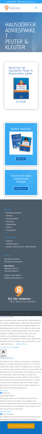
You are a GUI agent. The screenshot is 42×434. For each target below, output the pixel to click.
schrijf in (21, 189)
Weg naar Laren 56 (11, 268)
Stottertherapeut (12, 244)
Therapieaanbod (12, 218)
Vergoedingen (11, 224)
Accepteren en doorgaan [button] (10, 347)
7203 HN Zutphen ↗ (11, 271)
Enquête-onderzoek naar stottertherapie (21, 247)
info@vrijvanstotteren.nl (13, 278)
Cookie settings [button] (21, 344)
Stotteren (9, 241)
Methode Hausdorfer (14, 213)
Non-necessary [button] (5, 411)
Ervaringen (10, 221)
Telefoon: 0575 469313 (12, 275)
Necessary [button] (4, 390)
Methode (9, 216)
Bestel (21, 159)
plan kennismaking (21, 426)
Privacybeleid (11, 230)
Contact (9, 227)
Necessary (6, 393)
